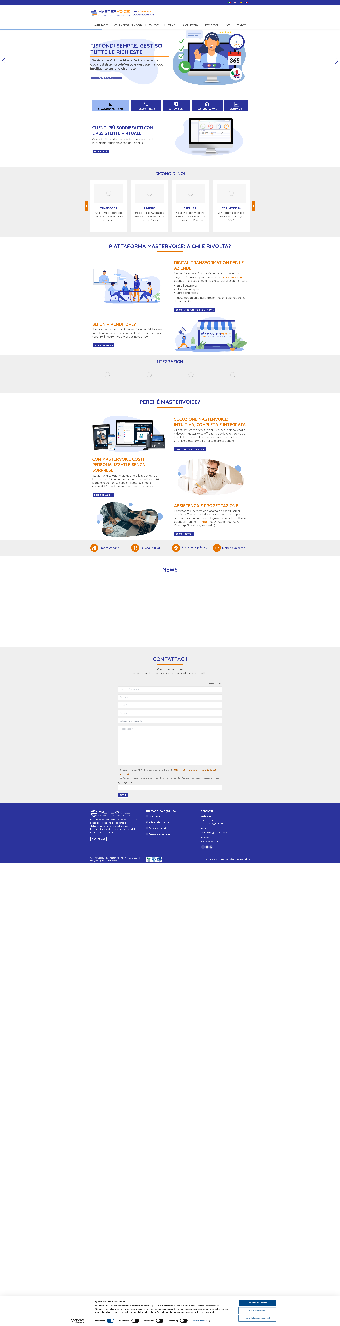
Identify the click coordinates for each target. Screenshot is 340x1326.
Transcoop (108, 208)
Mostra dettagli (199, 1321)
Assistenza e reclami (159, 834)
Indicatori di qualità (159, 822)
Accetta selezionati (257, 1310)
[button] (86, 206)
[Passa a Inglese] (235, 2)
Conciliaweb (155, 816)
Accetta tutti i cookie (257, 1303)
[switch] (135, 1321)
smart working (232, 277)
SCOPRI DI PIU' (106, 78)
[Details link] (109, 193)
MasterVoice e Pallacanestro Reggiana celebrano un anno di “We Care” (221, 621)
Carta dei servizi (157, 828)
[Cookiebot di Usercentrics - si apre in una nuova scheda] (77, 1321)
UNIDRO (149, 208)
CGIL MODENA (231, 208)
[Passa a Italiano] (230, 2)
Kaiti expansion (109, 860)
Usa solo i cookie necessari (257, 1318)
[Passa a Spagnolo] (241, 2)
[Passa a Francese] (247, 2)
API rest (202, 521)
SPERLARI (190, 208)
